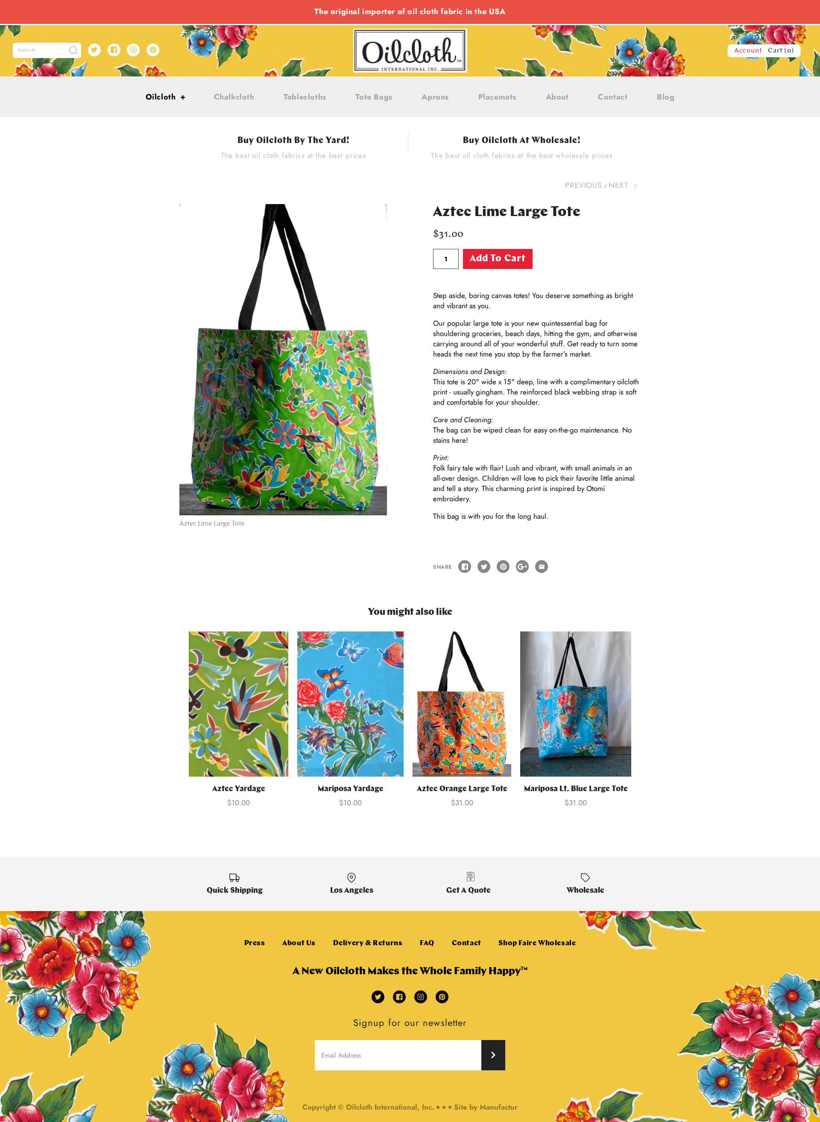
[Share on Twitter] (483, 566)
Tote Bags (373, 96)
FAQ (427, 943)
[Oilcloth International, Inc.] (410, 33)
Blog (665, 96)
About (557, 96)
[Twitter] (94, 50)
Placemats (497, 96)
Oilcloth (166, 96)
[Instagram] (133, 50)
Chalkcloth (234, 96)
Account (748, 50)
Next (619, 185)
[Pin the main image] (503, 566)
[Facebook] (114, 50)
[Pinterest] (152, 50)
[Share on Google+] (522, 566)
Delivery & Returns (368, 943)
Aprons (435, 96)
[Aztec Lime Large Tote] (283, 359)
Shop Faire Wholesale (537, 943)
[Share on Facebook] (464, 566)
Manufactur (499, 1107)
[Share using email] (541, 566)
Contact (612, 96)
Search (26, 50)
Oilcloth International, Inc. (390, 1107)
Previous (583, 185)
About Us (299, 943)
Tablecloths (305, 96)
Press (254, 943)
